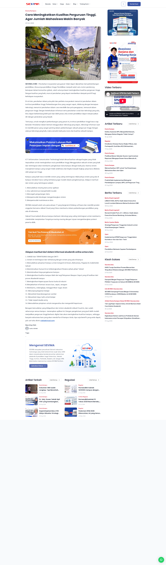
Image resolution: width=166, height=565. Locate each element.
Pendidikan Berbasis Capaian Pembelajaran (120, 249)
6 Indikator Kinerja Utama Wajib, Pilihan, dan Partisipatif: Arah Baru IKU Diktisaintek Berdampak (121, 146)
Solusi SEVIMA (125, 301)
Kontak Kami (134, 4)
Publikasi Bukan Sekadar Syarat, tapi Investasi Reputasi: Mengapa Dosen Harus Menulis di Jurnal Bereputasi (121, 158)
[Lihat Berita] (31, 389)
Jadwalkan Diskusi (37, 366)
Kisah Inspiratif (114, 198)
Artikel (80, 396)
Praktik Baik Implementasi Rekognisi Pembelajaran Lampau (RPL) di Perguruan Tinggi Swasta (122, 182)
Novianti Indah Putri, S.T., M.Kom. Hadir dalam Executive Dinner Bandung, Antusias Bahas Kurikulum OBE (121, 215)
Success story (109, 265)
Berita (107, 198)
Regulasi (80, 385)
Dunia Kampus (30, 11)
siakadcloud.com (47, 321)
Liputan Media (114, 222)
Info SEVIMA (109, 289)
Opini (106, 234)
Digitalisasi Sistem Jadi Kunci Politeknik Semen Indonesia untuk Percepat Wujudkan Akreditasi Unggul (122, 318)
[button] (161, 560)
